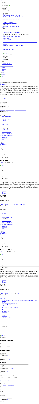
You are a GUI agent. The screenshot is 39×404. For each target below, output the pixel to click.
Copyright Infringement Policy (5, 311)
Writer (2, 366)
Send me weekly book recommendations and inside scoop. (7, 369)
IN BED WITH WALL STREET (6, 119)
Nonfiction (8, 22)
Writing (4, 39)
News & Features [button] (4, 301)
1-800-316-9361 (4, 385)
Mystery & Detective (15, 15)
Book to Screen (5, 26)
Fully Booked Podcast (16, 26)
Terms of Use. (12, 368)
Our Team (5, 308)
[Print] (3, 70)
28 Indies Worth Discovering (9, 66)
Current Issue (5, 36)
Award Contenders (11, 32)
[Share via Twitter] (4, 98)
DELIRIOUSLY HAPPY (5, 124)
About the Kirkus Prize (11, 29)
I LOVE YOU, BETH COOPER (6, 129)
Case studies (9, 45)
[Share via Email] (4, 69)
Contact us (3, 309)
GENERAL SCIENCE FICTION (10, 110)
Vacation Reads (17, 19)
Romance (19, 15)
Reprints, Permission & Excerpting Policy (4, 312)
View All (4, 14)
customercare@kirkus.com (11, 385)
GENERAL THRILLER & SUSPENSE (17, 204)
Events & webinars (20, 45)
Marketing (10, 39)
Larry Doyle (4, 120)
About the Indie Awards (6, 32)
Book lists (7, 19)
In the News (8, 26)
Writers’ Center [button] (3, 305)
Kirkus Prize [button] (3, 302)
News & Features (4, 7)
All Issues (11, 36)
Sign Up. (8, 399)
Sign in (1, 368)
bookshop (3, 166)
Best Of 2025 (13, 19)
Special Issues (8, 36)
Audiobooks (4, 15)
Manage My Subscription (10, 304)
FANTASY (13, 293)
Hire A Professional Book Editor (7, 42)
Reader (3, 365)
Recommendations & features (14, 45)
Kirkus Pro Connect (11, 307)
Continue (9, 346)
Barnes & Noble (7, 166)
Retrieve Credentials (10, 398)
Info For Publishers (14, 308)
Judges (19, 32)
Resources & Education (6, 38)
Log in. (7, 355)
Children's (23, 16)
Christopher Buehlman (4, 251)
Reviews (3, 72)
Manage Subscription (14, 36)
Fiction (7, 15)
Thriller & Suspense (10, 15)
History (3, 308)
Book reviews (3, 6)
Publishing (8, 39)
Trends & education (5, 45)
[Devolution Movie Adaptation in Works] (7, 217)
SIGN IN (8, 53)
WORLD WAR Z (4, 213)
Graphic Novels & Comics (14, 16)
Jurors (14, 29)
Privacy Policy (3, 315)
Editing (6, 39)
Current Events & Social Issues (7, 16)
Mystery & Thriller (12, 23)
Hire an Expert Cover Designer (29, 42)
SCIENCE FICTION (2, 110)
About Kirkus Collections (11, 49)
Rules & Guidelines (16, 32)
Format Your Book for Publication (21, 42)
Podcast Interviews (4, 9)
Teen (10, 22)
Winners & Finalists (5, 29)
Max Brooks (2, 162)
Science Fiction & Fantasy (6, 23)
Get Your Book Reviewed (14, 42)
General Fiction (5, 22)
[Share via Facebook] (4, 68)
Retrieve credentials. (7, 359)
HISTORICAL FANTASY (19, 293)
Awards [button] (3, 27)
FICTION (3, 142)
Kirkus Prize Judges (14, 303)
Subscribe (18, 36)
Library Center (5, 44)
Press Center (10, 308)
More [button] (2, 46)
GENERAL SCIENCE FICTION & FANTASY (20, 110)
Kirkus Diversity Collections (5, 307)
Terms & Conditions (4, 316)
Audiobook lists (10, 19)
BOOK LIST (4, 66)
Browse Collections (5, 49)
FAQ (8, 308)
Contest (7, 308)
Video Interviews (4, 8)
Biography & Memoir (27, 300)
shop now (1, 84)
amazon (1, 75)
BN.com (10, 166)
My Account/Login (15, 307)
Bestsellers (4, 19)
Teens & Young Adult (19, 16)
